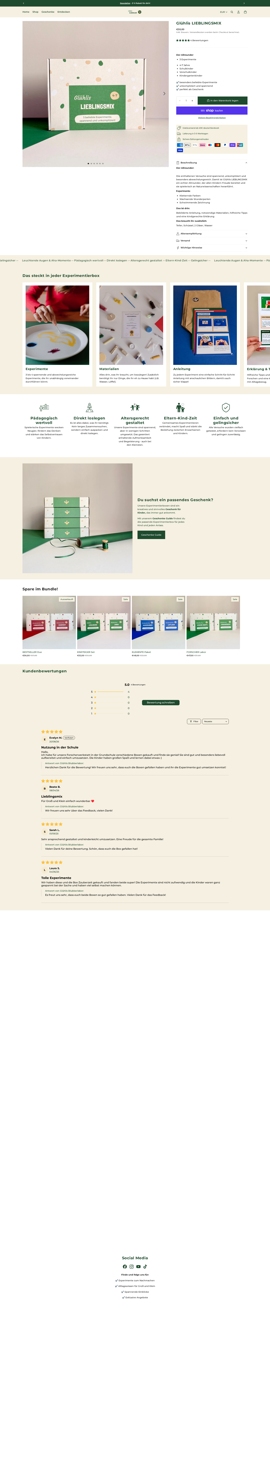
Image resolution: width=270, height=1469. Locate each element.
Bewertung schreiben (161, 702)
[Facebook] (124, 1266)
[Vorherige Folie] (26, 94)
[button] (183, 40)
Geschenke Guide (151, 534)
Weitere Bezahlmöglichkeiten (212, 118)
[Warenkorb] (245, 12)
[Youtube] (138, 1266)
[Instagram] (131, 1266)
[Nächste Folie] (165, 94)
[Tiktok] (145, 1266)
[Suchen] (231, 12)
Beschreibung (189, 162)
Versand (185, 240)
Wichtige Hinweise (191, 247)
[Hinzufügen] (126, 644)
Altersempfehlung (191, 233)
